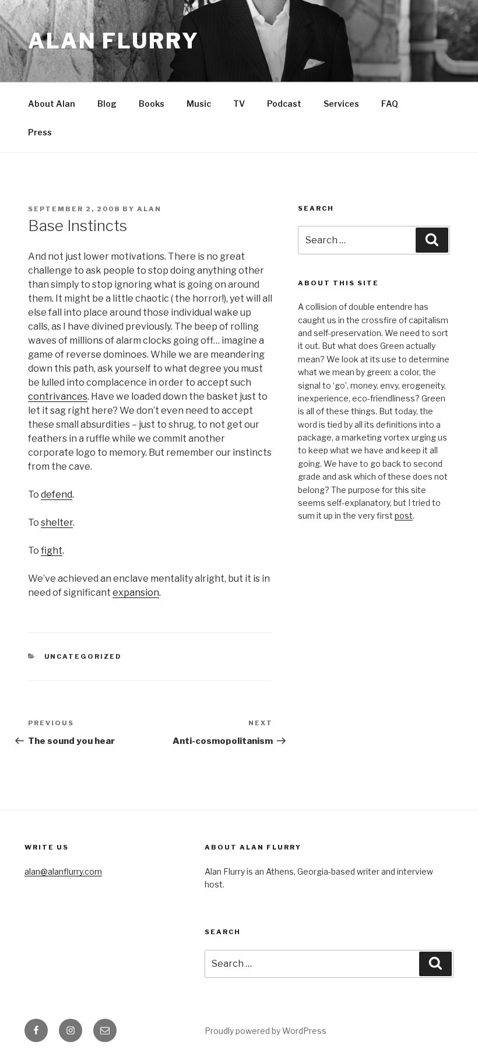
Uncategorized (83, 656)
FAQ (389, 104)
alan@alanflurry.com (63, 871)
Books (151, 104)
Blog (107, 104)
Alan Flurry (113, 41)
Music (199, 104)
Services (341, 104)
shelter (57, 522)
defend (56, 494)
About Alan (51, 104)
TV (239, 104)
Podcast (284, 104)
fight (51, 550)
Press (40, 132)
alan (149, 209)
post (404, 515)
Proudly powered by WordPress (265, 1031)
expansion (136, 592)
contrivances (57, 396)
